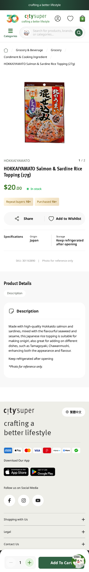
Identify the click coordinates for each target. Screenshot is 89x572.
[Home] (6, 50)
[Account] (57, 18)
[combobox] (52, 32)
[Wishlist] (70, 18)
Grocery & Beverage (29, 50)
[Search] (79, 32)
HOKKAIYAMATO (17, 160)
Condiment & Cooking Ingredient (25, 57)
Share (28, 218)
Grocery (56, 50)
